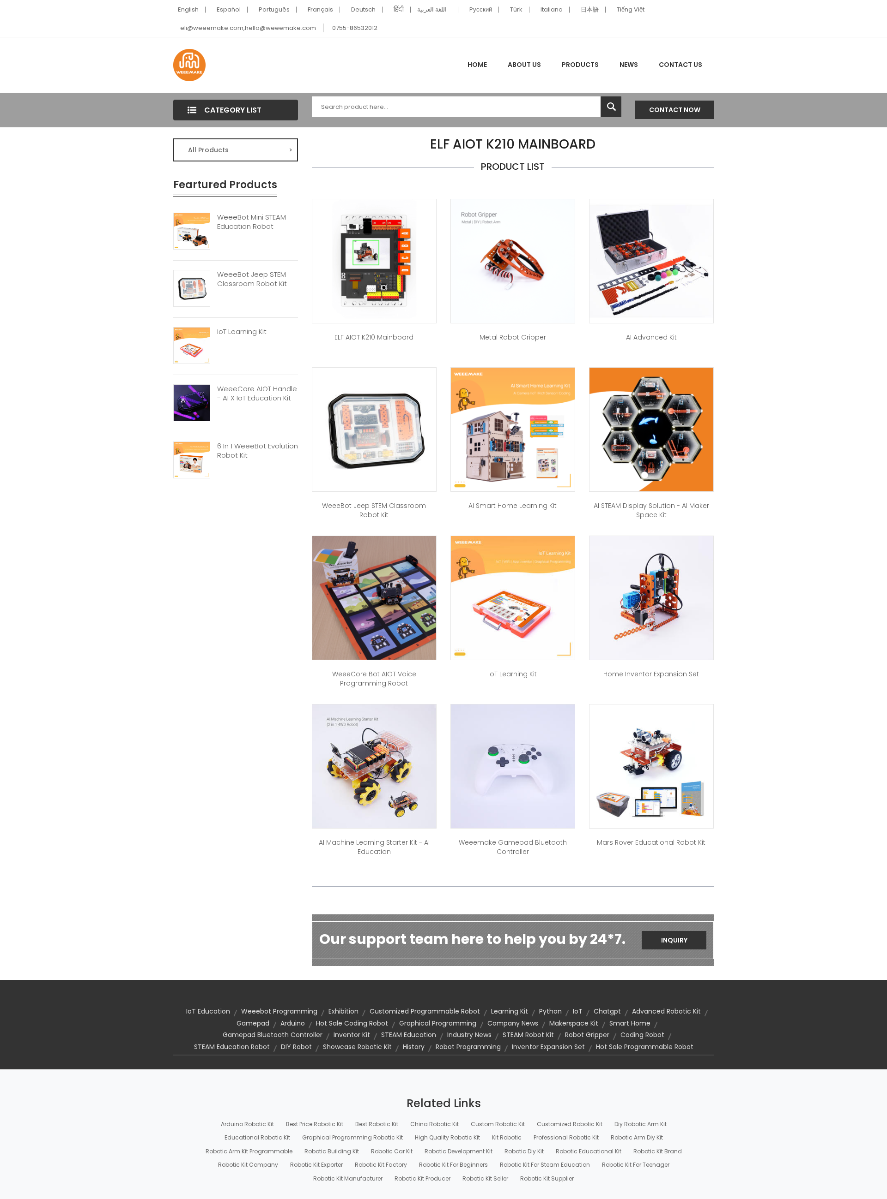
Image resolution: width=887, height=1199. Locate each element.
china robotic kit (434, 1124)
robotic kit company (248, 1165)
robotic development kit (458, 1151)
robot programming (468, 1046)
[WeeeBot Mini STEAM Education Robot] (192, 230)
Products (580, 64)
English (188, 9)
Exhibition (343, 1011)
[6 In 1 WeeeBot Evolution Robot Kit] (192, 459)
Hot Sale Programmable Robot (644, 1046)
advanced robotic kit (666, 1011)
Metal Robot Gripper (513, 337)
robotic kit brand (657, 1151)
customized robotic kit (569, 1124)
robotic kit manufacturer (348, 1178)
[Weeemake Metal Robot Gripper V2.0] (513, 260)
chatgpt (607, 1011)
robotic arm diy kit (637, 1137)
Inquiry (674, 940)
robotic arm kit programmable (249, 1151)
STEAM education (408, 1034)
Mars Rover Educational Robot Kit (651, 842)
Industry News (469, 1034)
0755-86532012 (354, 28)
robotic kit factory (381, 1165)
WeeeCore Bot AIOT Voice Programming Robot (374, 678)
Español (229, 9)
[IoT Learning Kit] (192, 344)
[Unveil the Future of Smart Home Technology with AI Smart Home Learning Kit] (513, 429)
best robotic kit (376, 1124)
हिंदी (399, 9)
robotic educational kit (588, 1151)
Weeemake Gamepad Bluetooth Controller (513, 847)
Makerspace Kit (573, 1023)
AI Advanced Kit (651, 337)
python (550, 1011)
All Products (240, 150)
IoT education (208, 1011)
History (414, 1046)
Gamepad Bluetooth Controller (272, 1034)
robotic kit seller (485, 1178)
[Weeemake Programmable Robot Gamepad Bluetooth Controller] (513, 765)
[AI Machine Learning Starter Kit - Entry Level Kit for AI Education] (374, 765)
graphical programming (437, 1023)
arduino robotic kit (247, 1124)
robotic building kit (331, 1151)
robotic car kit (392, 1151)
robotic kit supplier (547, 1178)
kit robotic (507, 1137)
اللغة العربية (432, 9)
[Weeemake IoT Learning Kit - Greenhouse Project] (513, 597)
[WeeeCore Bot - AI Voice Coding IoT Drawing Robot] (374, 597)
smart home (629, 1023)
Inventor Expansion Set (548, 1046)
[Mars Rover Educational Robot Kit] (651, 765)
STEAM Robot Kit (528, 1034)
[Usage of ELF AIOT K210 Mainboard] (374, 260)
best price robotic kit (314, 1124)
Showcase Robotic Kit (357, 1046)
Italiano (552, 9)
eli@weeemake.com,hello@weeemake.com (248, 28)
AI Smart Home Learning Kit (512, 505)
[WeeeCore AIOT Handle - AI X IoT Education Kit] (192, 401)
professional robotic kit (566, 1137)
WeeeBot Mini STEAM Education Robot (251, 222)
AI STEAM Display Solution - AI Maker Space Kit (651, 510)
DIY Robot (296, 1046)
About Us (524, 64)
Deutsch (363, 9)
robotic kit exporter (316, 1165)
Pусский (480, 9)
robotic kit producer (422, 1178)
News (629, 64)
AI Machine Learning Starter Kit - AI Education (374, 847)
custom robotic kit (498, 1124)
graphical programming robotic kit (352, 1137)
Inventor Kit (352, 1034)
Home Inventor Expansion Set (651, 674)
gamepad (253, 1023)
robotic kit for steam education (545, 1165)
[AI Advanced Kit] (651, 260)
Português (274, 9)
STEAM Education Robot (232, 1046)
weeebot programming (279, 1011)
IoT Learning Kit (242, 331)
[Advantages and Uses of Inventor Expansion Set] (651, 597)
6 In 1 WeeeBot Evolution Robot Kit (257, 450)
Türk (516, 9)
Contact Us (680, 64)
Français (320, 9)
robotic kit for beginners (453, 1165)
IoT (578, 1011)
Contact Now (674, 109)
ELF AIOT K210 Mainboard (373, 337)
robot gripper (587, 1034)
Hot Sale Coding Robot (352, 1023)
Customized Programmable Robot (425, 1011)
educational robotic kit (257, 1137)
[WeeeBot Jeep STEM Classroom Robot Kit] (192, 287)
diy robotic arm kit (640, 1124)
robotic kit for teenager (635, 1165)
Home (477, 64)
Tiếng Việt (630, 9)
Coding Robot (642, 1034)
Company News (512, 1023)
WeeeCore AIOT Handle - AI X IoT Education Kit (257, 393)
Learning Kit (509, 1011)
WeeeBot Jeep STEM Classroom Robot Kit (252, 279)
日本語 (590, 9)
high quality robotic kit (447, 1137)
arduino (292, 1023)
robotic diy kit (524, 1151)
